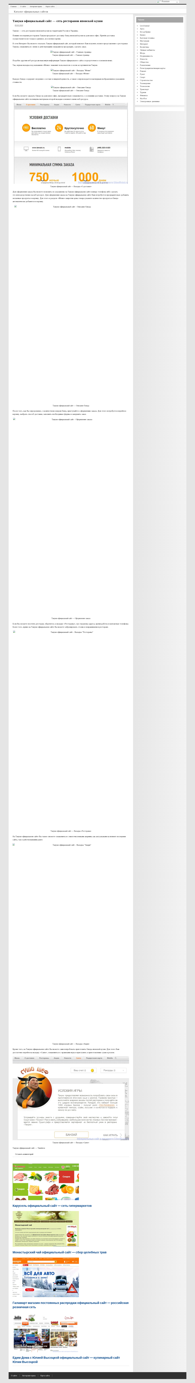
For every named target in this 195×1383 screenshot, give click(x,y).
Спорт (142, 77)
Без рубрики (145, 32)
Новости (143, 59)
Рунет (142, 74)
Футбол (143, 98)
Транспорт (144, 89)
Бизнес (143, 35)
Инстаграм (144, 41)
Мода (142, 53)
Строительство (146, 80)
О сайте (23, 6)
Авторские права (36, 6)
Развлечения (145, 65)
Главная (13, 6)
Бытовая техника (147, 38)
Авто (142, 29)
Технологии (145, 86)
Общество (144, 62)
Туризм (143, 92)
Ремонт (143, 71)
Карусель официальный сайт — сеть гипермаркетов (52, 1205)
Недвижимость (146, 56)
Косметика (144, 47)
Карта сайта (50, 6)
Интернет (144, 44)
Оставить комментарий (24, 1154)
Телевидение (145, 83)
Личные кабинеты (147, 50)
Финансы (144, 95)
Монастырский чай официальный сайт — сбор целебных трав (60, 1252)
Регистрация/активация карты (152, 68)
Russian (165, 1)
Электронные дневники (149, 101)
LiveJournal (145, 26)
